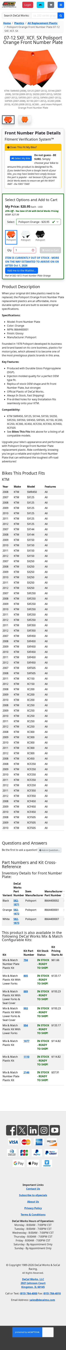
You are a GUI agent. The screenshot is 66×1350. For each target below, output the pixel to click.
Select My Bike (22, 158)
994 (26, 1025)
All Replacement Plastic (43, 23)
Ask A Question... (50, 850)
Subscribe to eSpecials (33, 1195)
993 (26, 1008)
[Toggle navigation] (61, 5)
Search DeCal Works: (16, 15)
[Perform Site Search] (61, 15)
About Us (33, 1201)
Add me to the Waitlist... (21, 270)
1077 (26, 1041)
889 (26, 991)
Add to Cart (51, 250)
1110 (26, 1056)
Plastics (19, 23)
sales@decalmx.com (42, 1300)
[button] (8, 119)
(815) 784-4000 (28, 1293)
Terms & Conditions (33, 1214)
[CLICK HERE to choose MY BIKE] (40, 5)
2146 (26, 1072)
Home (7, 23)
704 (26, 960)
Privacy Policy (33, 1208)
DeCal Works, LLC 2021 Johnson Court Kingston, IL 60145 (33, 1283)
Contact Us (33, 1189)
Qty (9, 250)
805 (26, 976)
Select (10, 222)
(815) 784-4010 (52, 1293)
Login (27, 5)
